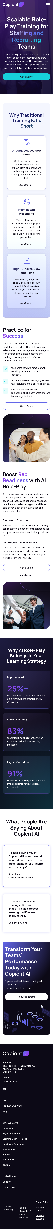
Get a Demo (26, 76)
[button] (47, 4)
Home (6, 1100)
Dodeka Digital (9, 1209)
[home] (13, 4)
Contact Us (9, 1187)
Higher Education (11, 1133)
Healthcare (8, 1128)
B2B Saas (7, 1154)
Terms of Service (40, 1209)
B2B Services (9, 1159)
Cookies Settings (40, 1217)
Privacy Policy (42, 1202)
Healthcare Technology (14, 1144)
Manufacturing (10, 1149)
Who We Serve (10, 1122)
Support (7, 1181)
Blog (5, 1111)
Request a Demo (26, 996)
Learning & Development (15, 1138)
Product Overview (12, 1105)
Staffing (6, 1165)
